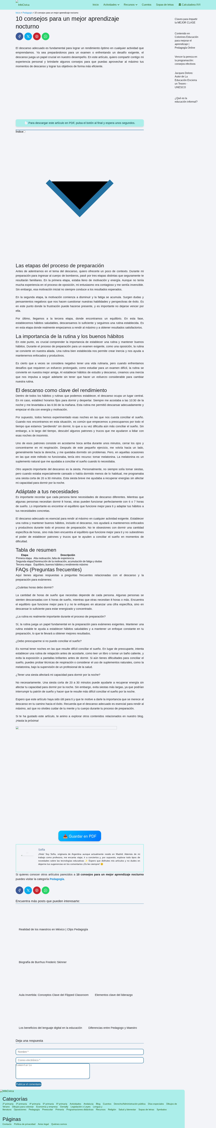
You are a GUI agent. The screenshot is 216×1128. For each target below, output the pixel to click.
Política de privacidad (24, 1124)
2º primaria (8, 1104)
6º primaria (61, 1104)
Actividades (110, 4)
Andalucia (88, 1104)
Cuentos (146, 4)
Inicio (96, 4)
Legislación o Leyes (80, 1106)
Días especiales (156, 1104)
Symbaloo (162, 1109)
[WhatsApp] (45, 36)
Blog (98, 1104)
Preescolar (47, 1109)
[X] (28, 36)
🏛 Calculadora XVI (189, 4)
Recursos (129, 4)
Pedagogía (34, 1109)
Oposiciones (20, 1109)
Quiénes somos (59, 1124)
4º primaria (34, 1104)
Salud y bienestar (127, 1109)
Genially (64, 1106)
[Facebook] (19, 36)
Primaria (60, 1109)
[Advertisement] (80, 94)
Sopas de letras (165, 4)
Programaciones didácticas (79, 1109)
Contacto (7, 1124)
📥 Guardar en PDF (79, 836)
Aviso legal (43, 1124)
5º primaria (48, 1104)
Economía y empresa (47, 1106)
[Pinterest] (37, 36)
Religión (112, 1109)
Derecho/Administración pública (129, 1104)
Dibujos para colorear (23, 1106)
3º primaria (21, 1104)
